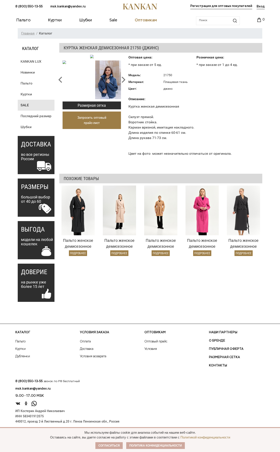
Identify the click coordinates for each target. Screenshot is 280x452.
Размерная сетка (92, 105)
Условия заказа (94, 332)
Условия (150, 349)
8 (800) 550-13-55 (29, 6)
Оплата (85, 341)
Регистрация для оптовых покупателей (221, 6)
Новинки (28, 72)
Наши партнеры (223, 332)
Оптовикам (155, 332)
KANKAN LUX (31, 61)
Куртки (26, 94)
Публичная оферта (226, 349)
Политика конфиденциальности (155, 445)
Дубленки (22, 356)
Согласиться (109, 445)
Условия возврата (93, 356)
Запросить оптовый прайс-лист (91, 120)
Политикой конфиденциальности (205, 437)
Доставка (86, 349)
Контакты (218, 365)
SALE (25, 105)
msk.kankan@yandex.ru (68, 6)
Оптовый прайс (155, 341)
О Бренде (217, 340)
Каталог (22, 332)
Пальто (26, 83)
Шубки (26, 127)
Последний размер (36, 116)
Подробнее (78, 253)
